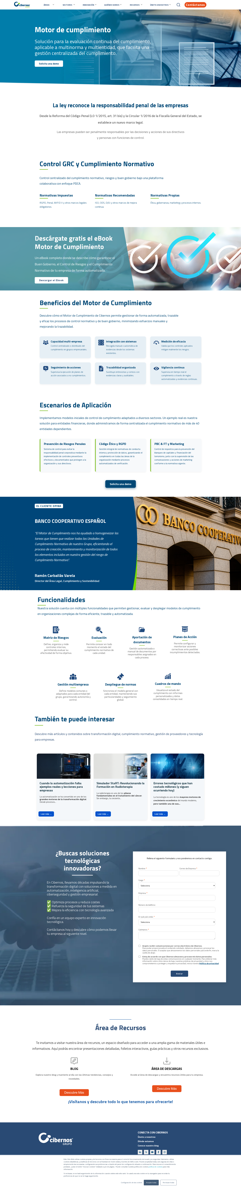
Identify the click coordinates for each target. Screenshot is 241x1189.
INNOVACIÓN (88, 4)
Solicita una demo (49, 63)
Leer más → (46, 814)
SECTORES (67, 4)
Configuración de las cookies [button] (131, 1182)
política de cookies (155, 1166)
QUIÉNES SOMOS (111, 4)
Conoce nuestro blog (148, 1145)
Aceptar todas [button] (151, 1182)
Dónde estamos (146, 1141)
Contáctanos (195, 4)
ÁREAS (46, 4)
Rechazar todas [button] (168, 1182)
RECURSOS (134, 4)
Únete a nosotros (146, 1137)
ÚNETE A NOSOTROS (159, 4)
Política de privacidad (209, 963)
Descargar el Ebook (51, 280)
